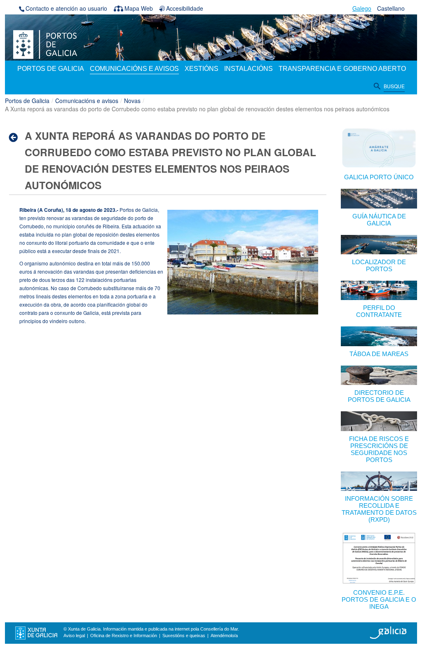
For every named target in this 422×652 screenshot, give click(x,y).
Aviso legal (74, 635)
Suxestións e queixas (183, 635)
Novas (132, 100)
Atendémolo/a (224, 635)
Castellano (391, 8)
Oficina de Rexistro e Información (123, 635)
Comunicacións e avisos (86, 100)
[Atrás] (16, 137)
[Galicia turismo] (388, 632)
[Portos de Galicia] (45, 44)
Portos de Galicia (27, 100)
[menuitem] (50, 69)
